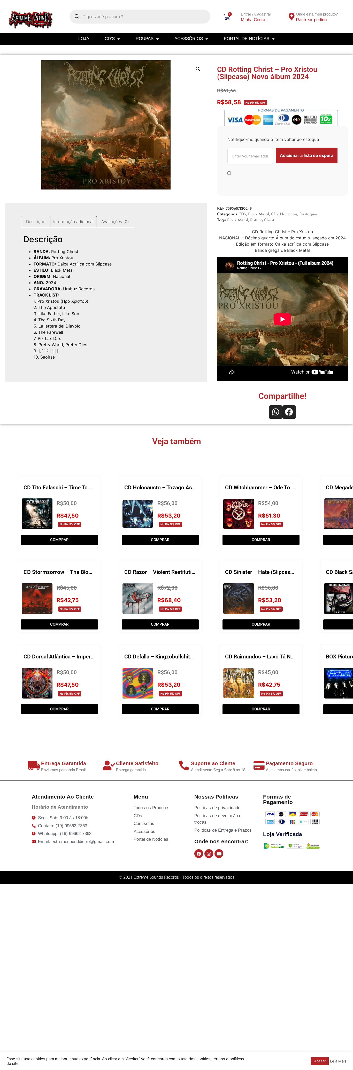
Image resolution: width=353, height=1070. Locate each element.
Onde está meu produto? (317, 14)
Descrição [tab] (35, 221)
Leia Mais (338, 1061)
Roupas (145, 38)
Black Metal (258, 214)
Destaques (309, 214)
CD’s (110, 38)
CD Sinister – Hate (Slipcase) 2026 (267, 572)
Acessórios (188, 38)
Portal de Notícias (246, 38)
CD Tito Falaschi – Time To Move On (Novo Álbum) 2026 (91, 487)
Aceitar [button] (320, 1061)
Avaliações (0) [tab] (115, 221)
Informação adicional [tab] (73, 221)
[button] (198, 69)
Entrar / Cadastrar (256, 14)
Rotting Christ (262, 220)
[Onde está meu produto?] (292, 16)
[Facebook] (198, 853)
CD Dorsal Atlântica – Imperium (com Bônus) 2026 (85, 657)
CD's (242, 214)
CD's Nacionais (284, 214)
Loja (83, 38)
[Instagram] (208, 853)
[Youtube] (218, 853)
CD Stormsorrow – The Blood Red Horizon (75, 572)
